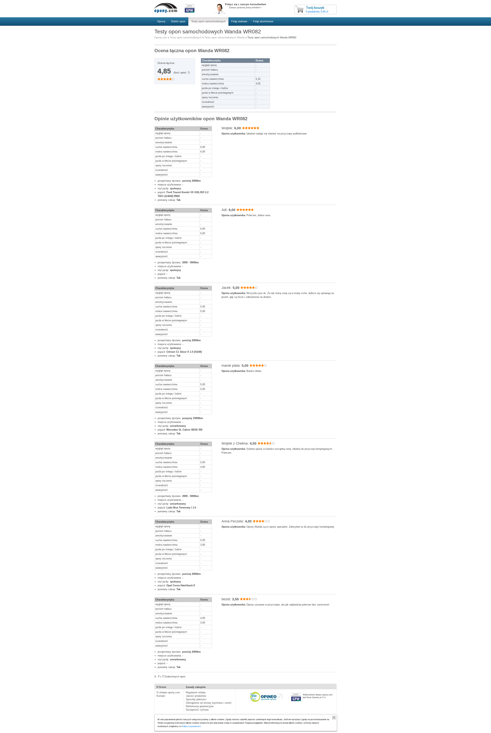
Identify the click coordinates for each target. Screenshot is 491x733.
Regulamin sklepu (196, 692)
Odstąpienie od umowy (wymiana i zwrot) (208, 702)
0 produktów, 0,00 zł (317, 11)
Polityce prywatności (191, 726)
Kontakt (161, 695)
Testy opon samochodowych (186, 37)
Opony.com (160, 37)
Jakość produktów (196, 695)
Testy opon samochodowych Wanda (224, 37)
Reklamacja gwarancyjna (199, 706)
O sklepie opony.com (168, 692)
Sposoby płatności (196, 699)
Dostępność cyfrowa (197, 709)
